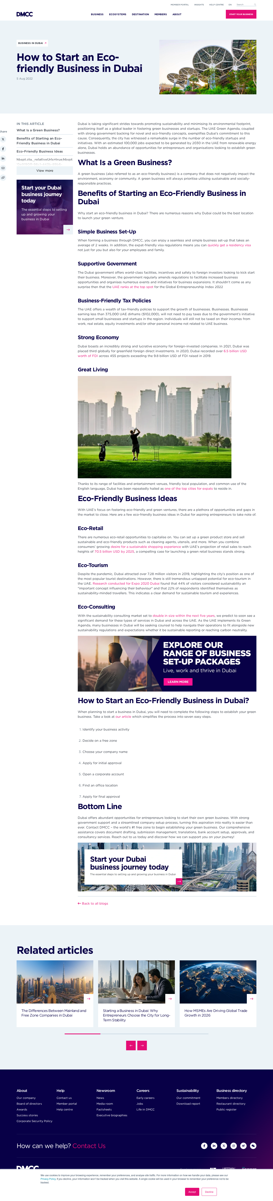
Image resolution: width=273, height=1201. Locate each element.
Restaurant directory (230, 1103)
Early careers (145, 1097)
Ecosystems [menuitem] (117, 14)
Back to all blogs (94, 903)
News (100, 1097)
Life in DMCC (145, 1109)
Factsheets (104, 1109)
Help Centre (216, 4)
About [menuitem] (176, 14)
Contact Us (88, 1146)
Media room (105, 1103)
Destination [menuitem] (140, 14)
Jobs (139, 1103)
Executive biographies (112, 1115)
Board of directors (29, 1103)
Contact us (64, 1097)
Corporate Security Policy (34, 1121)
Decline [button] (209, 1191)
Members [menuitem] (160, 14)
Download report (188, 1103)
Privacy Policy (48, 1178)
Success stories (27, 1115)
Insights (199, 4)
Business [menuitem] (97, 14)
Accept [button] (192, 1191)
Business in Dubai (31, 43)
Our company (26, 1097)
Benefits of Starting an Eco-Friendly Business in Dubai (39, 141)
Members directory (229, 1097)
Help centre (65, 1109)
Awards (22, 1109)
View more (44, 170)
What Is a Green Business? (38, 130)
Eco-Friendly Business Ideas (40, 151)
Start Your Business (241, 14)
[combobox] (246, 4)
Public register (226, 1109)
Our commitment (188, 1097)
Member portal (180, 4)
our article (123, 717)
